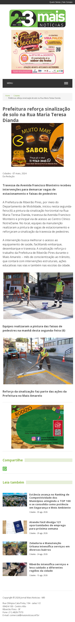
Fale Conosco (67, 2)
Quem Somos (55, 2)
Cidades (16, 95)
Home (7, 95)
